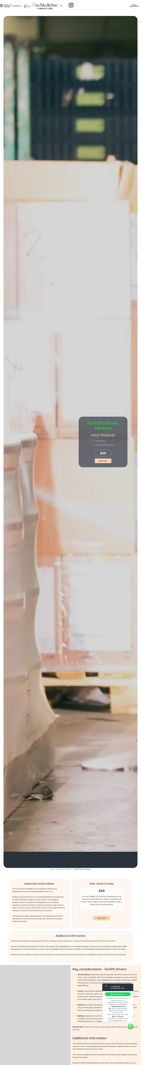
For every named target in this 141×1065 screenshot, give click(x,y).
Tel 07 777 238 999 (8, 6)
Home (52, 869)
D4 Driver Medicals (64, 869)
